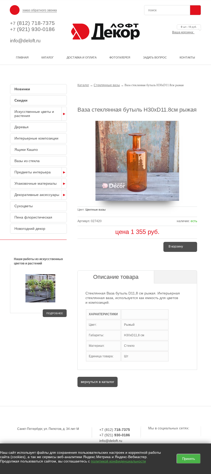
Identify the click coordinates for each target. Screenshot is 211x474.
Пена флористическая (33, 217)
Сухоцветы (23, 206)
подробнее (54, 313)
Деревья (21, 127)
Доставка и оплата (81, 57)
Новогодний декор (29, 228)
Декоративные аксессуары (36, 195)
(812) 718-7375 (32, 23)
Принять (188, 459)
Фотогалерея (119, 57)
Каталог (47, 57)
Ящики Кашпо (26, 149)
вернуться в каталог (97, 382)
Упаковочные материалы (35, 183)
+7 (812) (114, 430)
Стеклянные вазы (107, 85)
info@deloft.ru (25, 40)
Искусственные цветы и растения (34, 114)
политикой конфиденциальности (118, 461)
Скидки (21, 100)
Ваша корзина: (184, 32)
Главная (22, 57)
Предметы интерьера (32, 172)
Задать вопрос (155, 57)
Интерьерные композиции (36, 138)
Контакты (187, 57)
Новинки (22, 89)
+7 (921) (114, 435)
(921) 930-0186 (32, 29)
